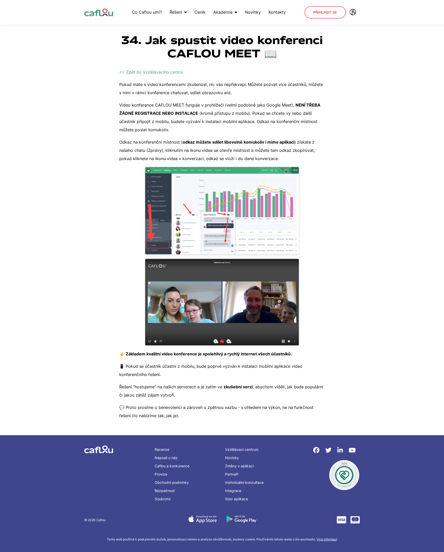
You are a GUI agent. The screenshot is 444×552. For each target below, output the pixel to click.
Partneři (231, 474)
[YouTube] (352, 450)
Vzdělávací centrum (241, 449)
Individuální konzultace (244, 482)
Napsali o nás (166, 457)
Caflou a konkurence (172, 466)
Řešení (176, 12)
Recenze (162, 449)
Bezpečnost (165, 490)
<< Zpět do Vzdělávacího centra (151, 72)
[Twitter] (329, 450)
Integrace (233, 490)
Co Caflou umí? (147, 12)
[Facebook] (317, 450)
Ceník (200, 12)
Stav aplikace (236, 499)
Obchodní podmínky (172, 482)
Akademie (223, 12)
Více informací (327, 539)
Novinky (253, 12)
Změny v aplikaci (239, 466)
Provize (161, 474)
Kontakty (277, 12)
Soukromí (162, 499)
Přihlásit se (325, 12)
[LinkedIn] (341, 450)
